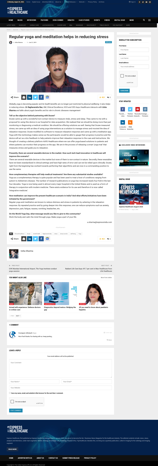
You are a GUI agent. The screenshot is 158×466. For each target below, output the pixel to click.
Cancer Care (61, 25)
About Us (58, 2)
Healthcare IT (91, 25)
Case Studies (84, 20)
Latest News (11, 25)
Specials (108, 42)
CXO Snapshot (118, 25)
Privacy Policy (92, 2)
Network (82, 2)
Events (97, 20)
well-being (73, 233)
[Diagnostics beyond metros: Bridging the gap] (60, 293)
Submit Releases (70, 2)
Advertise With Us (48, 2)
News (11, 304)
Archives (101, 2)
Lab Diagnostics (48, 25)
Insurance (79, 25)
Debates (71, 20)
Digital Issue (36, 2)
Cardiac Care (34, 25)
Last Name (122, 54)
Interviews (31, 20)
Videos (107, 20)
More (128, 25)
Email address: (124, 62)
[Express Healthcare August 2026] (134, 194)
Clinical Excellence (19, 233)
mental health (36, 233)
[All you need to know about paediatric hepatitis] (95, 293)
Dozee (28, 233)
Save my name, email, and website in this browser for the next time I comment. (37, 393)
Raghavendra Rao (47, 233)
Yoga (80, 233)
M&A (70, 25)
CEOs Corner (58, 20)
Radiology (22, 25)
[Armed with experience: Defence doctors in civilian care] (25, 293)
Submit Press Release (70, 458)
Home (28, 2)
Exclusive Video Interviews (133, 145)
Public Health (104, 25)
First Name (122, 46)
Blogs (20, 20)
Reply (110, 340)
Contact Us (53, 458)
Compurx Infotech (25, 333)
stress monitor (64, 233)
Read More (12, 449)
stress (55, 233)
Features (44, 20)
